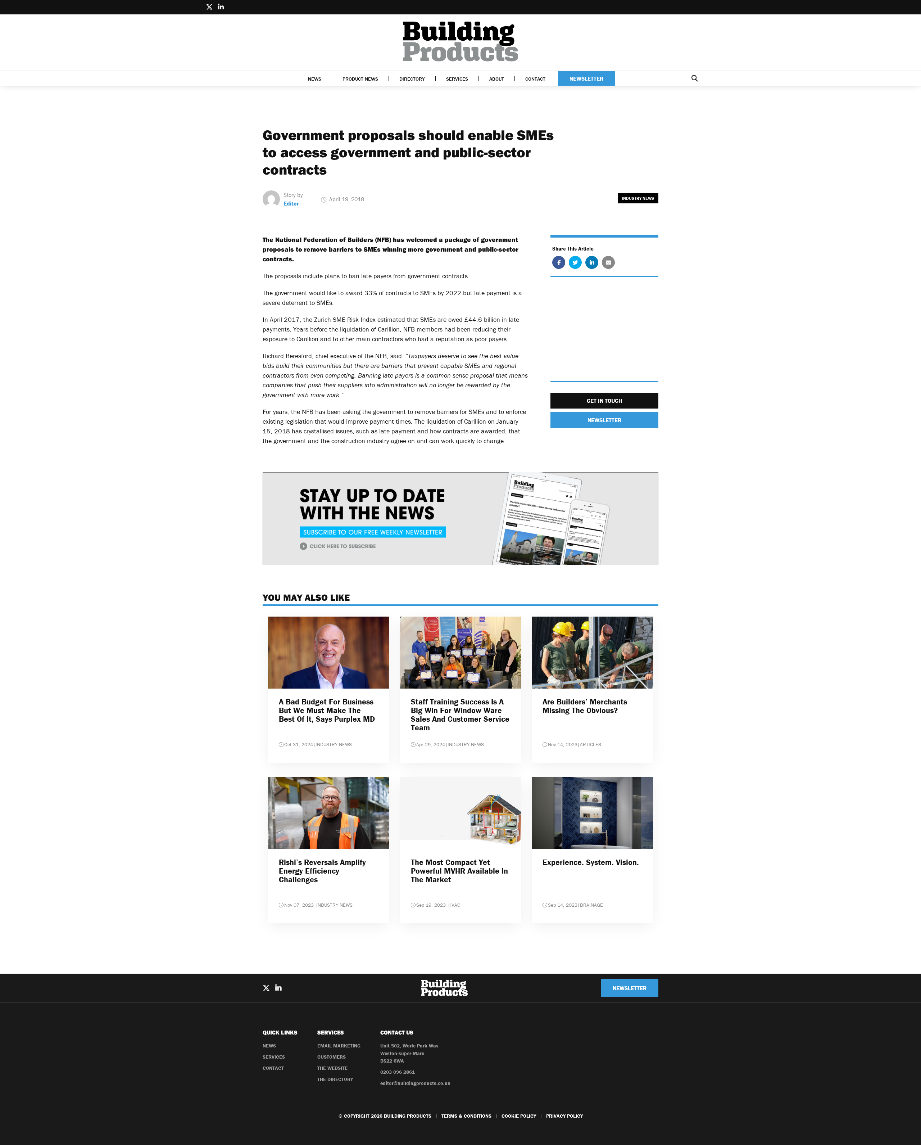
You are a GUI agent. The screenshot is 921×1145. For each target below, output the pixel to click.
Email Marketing (338, 1045)
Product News (360, 79)
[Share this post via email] (608, 262)
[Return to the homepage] (460, 42)
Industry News (638, 198)
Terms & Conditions (466, 1116)
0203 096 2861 (397, 1072)
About (496, 79)
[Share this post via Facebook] (558, 262)
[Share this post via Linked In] (591, 262)
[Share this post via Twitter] (575, 262)
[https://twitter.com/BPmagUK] (209, 7)
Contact (535, 79)
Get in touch (604, 400)
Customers (331, 1057)
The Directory (335, 1079)
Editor (291, 203)
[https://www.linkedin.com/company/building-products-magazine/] (221, 7)
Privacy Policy (564, 1116)
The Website (332, 1068)
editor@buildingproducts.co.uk (415, 1083)
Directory (412, 79)
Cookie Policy (519, 1116)
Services (457, 79)
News (314, 79)
